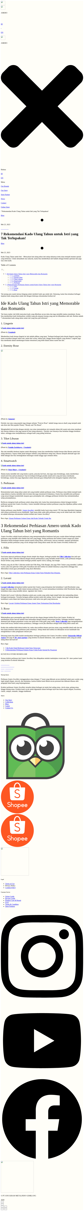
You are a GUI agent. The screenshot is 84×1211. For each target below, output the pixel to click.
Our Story (4, 190)
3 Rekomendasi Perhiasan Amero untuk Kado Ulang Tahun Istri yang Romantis (34, 285)
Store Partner (5, 195)
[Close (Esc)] (2, 1207)
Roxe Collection (61, 621)
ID (2, 24)
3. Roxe (14, 290)
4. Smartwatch (16, 281)
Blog (2, 215)
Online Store (5, 207)
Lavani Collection (7, 587)
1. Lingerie (15, 275)
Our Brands (5, 186)
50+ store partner (21, 638)
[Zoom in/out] (5, 1207)
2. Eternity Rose (17, 277)
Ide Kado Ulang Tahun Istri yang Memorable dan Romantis (27, 274)
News (3, 199)
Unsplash (11, 332)
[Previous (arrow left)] (2, 1209)
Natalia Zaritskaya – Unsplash (19, 447)
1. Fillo (14, 286)
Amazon (11, 419)
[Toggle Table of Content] (2, 270)
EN (2, 32)
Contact (3, 203)
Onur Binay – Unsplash (17, 470)
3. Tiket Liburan (17, 279)
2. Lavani (15, 288)
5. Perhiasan (16, 283)
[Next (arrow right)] (5, 1209)
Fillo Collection (65, 556)
